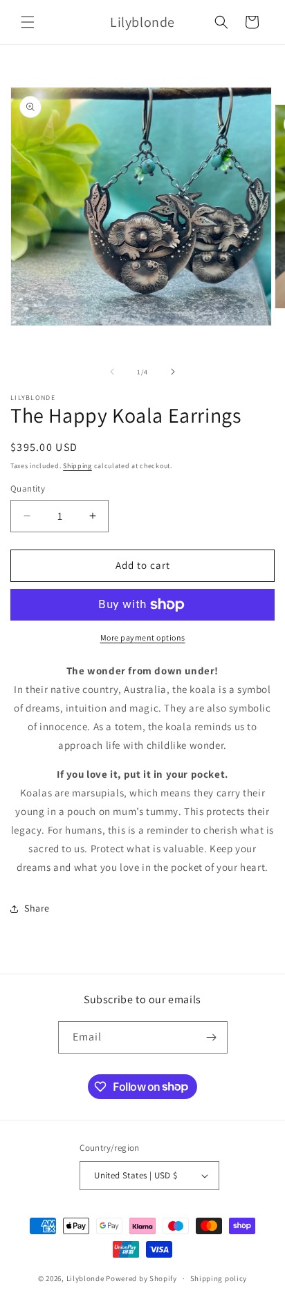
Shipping (77, 465)
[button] (27, 22)
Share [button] (37, 908)
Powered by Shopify (141, 1278)
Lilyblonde (85, 1278)
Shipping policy (219, 1278)
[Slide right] (173, 371)
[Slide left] (112, 371)
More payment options (142, 637)
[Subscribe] (211, 1037)
